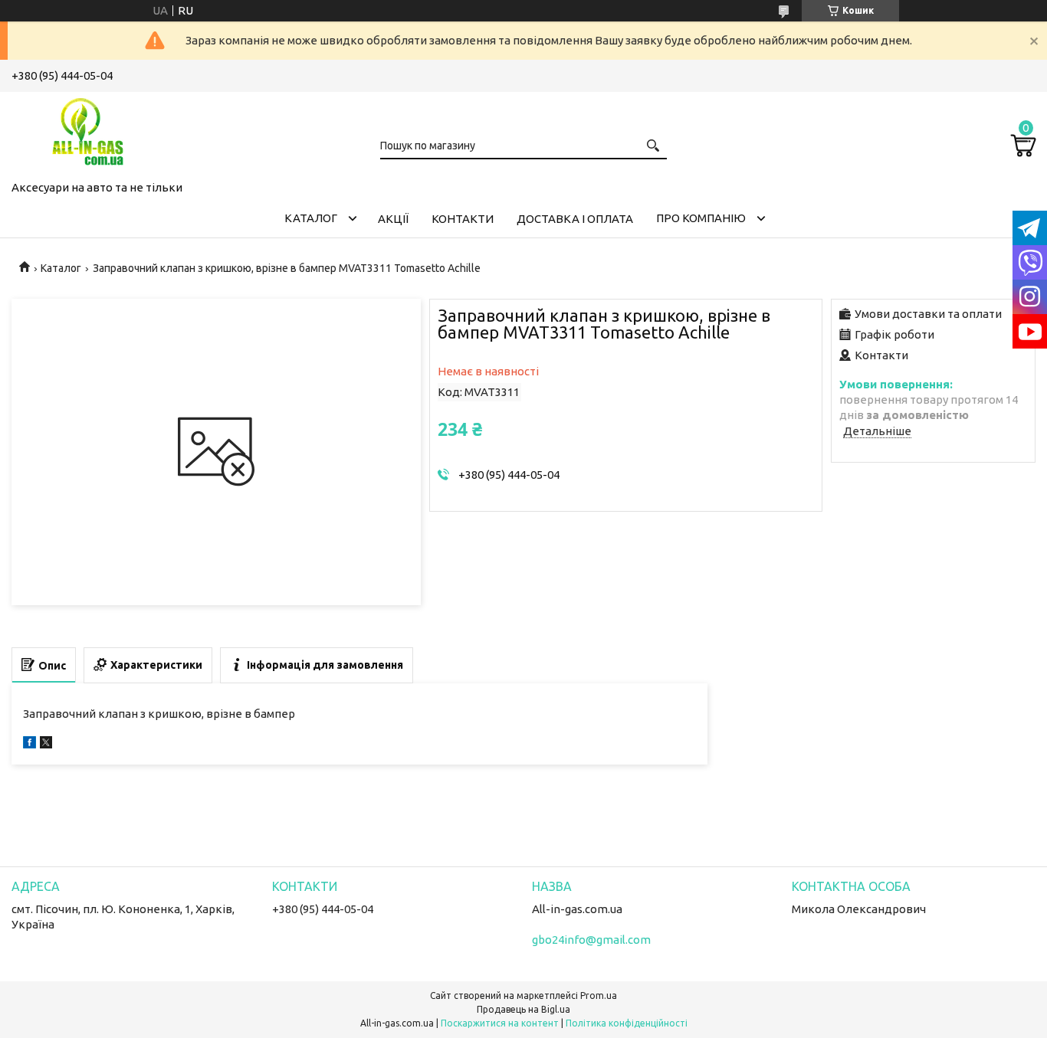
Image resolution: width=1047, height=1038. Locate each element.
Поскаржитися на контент (500, 1023)
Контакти (463, 218)
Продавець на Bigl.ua (523, 1009)
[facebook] (29, 744)
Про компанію (701, 217)
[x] (46, 744)
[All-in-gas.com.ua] (88, 133)
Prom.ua (598, 995)
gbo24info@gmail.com (591, 939)
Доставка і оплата (575, 218)
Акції (393, 218)
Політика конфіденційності (627, 1023)
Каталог (310, 217)
